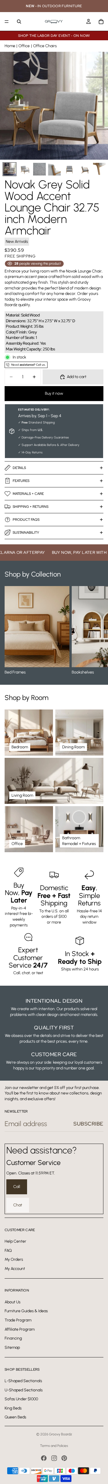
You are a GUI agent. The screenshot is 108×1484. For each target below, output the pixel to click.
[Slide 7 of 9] (99, 169)
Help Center (15, 1241)
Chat (17, 1205)
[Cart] (101, 21)
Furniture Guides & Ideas (26, 1311)
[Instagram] (54, 1458)
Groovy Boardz (60, 1434)
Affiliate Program (20, 1329)
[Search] (19, 21)
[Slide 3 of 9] (39, 169)
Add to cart (76, 376)
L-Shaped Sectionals (23, 1380)
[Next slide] (97, 630)
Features (21, 480)
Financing (13, 1338)
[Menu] (6, 21)
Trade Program (18, 1320)
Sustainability (26, 532)
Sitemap (12, 1347)
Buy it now (54, 393)
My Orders (14, 1259)
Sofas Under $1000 (21, 1399)
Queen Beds (15, 1417)
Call (16, 1186)
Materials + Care (28, 493)
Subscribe (88, 1123)
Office (24, 45)
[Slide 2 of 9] (24, 169)
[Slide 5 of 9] (69, 169)
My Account (15, 1268)
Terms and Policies (54, 1446)
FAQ (8, 1250)
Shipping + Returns (30, 506)
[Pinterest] (64, 1458)
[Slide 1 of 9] (9, 169)
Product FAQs (26, 519)
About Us (12, 1302)
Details (19, 468)
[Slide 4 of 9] (54, 169)
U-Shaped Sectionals (24, 1390)
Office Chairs (45, 45)
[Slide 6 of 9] (84, 169)
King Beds (13, 1408)
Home (10, 45)
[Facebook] (43, 1458)
